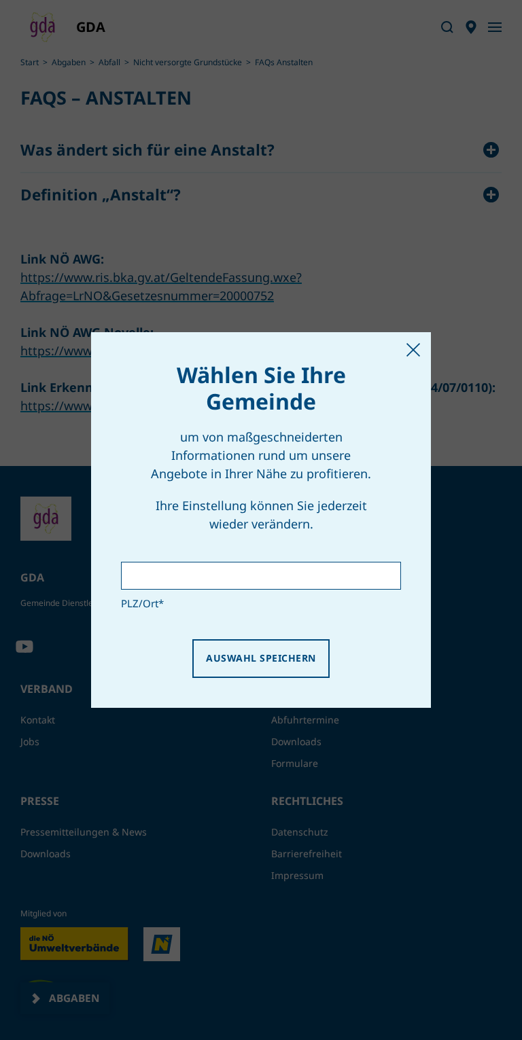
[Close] (413, 350)
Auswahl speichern (260, 657)
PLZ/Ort (142, 603)
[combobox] (261, 575)
